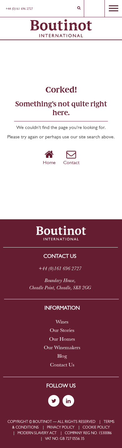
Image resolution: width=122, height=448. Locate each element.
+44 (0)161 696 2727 (19, 9)
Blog (62, 356)
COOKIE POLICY (96, 427)
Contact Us (62, 365)
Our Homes (62, 339)
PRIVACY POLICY (60, 427)
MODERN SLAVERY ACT (37, 433)
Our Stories (62, 330)
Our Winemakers (62, 348)
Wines (62, 322)
